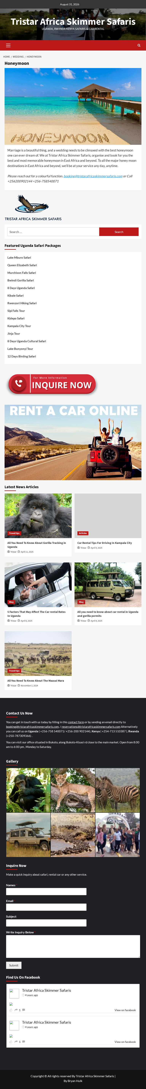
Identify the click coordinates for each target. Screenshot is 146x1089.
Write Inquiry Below (21, 932)
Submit (13, 965)
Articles (83, 533)
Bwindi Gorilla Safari (20, 280)
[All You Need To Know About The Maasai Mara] (38, 653)
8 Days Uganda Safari (21, 288)
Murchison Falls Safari (21, 272)
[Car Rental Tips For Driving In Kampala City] (108, 515)
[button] (8, 45)
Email (10, 901)
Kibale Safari (15, 295)
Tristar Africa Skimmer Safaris (73, 22)
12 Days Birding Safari (21, 356)
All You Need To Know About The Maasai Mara (35, 681)
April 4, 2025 (96, 621)
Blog (11, 602)
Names (11, 885)
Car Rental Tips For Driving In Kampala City (104, 543)
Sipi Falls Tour (16, 310)
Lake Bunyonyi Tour (20, 348)
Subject (11, 916)
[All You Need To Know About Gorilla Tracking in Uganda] (38, 515)
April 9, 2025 (96, 548)
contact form (76, 722)
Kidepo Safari (16, 318)
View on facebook (125, 1010)
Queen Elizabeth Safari (22, 265)
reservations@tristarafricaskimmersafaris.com (91, 726)
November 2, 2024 (29, 685)
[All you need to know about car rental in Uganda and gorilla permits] (108, 584)
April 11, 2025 (27, 552)
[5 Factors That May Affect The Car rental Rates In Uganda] (38, 584)
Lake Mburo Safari (19, 257)
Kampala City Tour (19, 326)
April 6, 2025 (26, 621)
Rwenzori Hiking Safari (22, 303)
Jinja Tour (13, 333)
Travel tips (14, 533)
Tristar (13, 552)
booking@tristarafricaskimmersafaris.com (92, 176)
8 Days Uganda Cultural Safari (26, 341)
